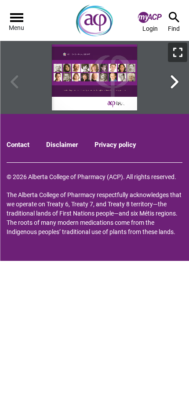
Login (150, 28)
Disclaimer (62, 145)
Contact (18, 145)
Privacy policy (115, 145)
